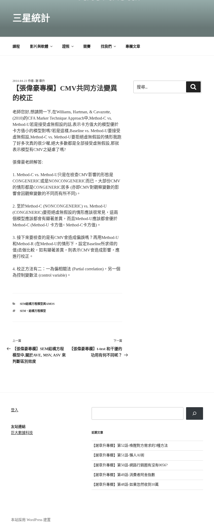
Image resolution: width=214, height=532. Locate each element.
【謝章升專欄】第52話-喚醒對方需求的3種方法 (130, 445)
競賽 (87, 46)
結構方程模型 (37, 310)
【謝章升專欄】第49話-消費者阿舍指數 (123, 475)
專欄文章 (133, 46)
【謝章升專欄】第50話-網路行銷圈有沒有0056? (130, 465)
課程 (16, 46)
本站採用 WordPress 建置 (31, 520)
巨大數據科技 (22, 433)
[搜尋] (194, 413)
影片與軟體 (39, 46)
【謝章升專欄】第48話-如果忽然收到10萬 (125, 484)
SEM (23, 310)
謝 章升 (40, 80)
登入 (14, 410)
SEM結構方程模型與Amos (37, 303)
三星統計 (31, 18)
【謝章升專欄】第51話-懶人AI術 (118, 455)
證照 (65, 46)
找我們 (106, 46)
